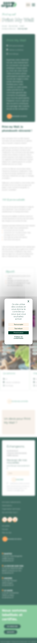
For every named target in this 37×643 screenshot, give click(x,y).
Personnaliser (18, 333)
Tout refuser (18, 328)
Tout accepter (18, 324)
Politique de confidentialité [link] (18, 337)
